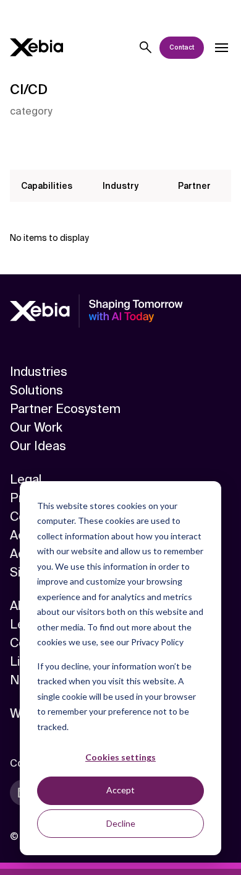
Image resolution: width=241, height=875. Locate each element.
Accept (120, 790)
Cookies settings (120, 757)
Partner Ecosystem (65, 409)
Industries (38, 371)
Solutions (36, 390)
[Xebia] (36, 47)
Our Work (36, 427)
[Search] (145, 47)
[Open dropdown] (221, 48)
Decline (120, 823)
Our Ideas (38, 446)
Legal (25, 479)
